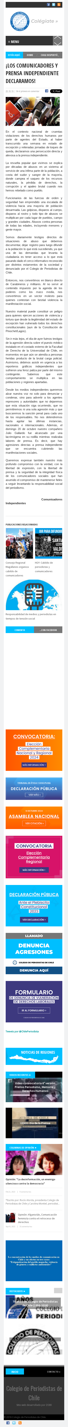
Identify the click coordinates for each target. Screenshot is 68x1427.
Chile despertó (49, 55)
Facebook (7, 1422)
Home (30, 55)
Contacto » (53, 1371)
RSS (20, 1422)
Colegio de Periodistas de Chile (23, 7)
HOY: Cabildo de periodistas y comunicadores (44, 567)
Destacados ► (17, 1291)
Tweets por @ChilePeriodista (22, 1031)
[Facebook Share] (46, 91)
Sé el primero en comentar (27, 91)
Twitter (13, 1422)
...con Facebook (48, 630)
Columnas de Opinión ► (23, 1147)
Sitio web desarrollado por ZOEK (34, 1405)
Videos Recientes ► (20, 1075)
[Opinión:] (34, 1159)
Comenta (20, 630)
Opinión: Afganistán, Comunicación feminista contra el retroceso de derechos (37, 1218)
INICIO (14, 1372)
